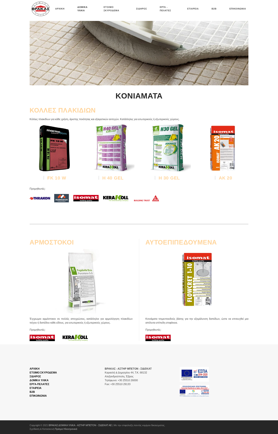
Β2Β (32, 392)
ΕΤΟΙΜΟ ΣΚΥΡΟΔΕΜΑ (111, 9)
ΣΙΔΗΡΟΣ (141, 8)
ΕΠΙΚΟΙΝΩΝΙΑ (237, 8)
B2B (214, 8)
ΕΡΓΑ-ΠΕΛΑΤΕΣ (39, 384)
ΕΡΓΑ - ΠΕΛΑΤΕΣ (165, 9)
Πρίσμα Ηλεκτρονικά (66, 429)
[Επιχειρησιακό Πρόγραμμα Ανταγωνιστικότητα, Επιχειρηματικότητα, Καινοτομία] (194, 374)
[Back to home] (41, 9)
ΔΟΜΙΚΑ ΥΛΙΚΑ (39, 380)
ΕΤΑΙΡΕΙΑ (193, 8)
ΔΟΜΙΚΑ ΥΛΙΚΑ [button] (82, 9)
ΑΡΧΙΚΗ (60, 8)
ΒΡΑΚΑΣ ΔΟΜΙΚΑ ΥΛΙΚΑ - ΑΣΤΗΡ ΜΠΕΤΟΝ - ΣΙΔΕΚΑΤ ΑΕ (80, 425)
